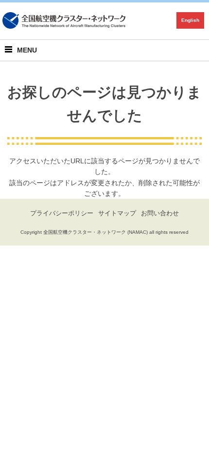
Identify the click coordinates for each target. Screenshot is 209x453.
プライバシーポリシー (61, 213)
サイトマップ (117, 213)
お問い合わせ (160, 213)
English (190, 20)
